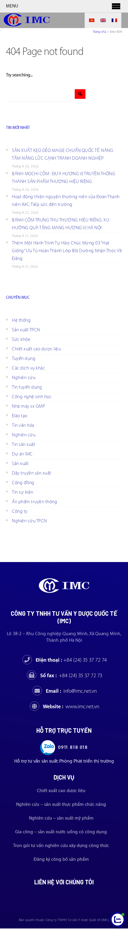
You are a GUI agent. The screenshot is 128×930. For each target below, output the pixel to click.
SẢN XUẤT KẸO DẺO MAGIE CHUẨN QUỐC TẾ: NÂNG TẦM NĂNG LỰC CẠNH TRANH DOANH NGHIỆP (62, 154)
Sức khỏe (21, 339)
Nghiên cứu (23, 377)
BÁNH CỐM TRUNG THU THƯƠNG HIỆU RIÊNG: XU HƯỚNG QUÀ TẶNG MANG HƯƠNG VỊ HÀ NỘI (60, 224)
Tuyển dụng (23, 358)
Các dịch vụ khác (28, 368)
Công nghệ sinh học (31, 396)
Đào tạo (19, 415)
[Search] (80, 94)
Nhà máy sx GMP (28, 406)
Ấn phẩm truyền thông (34, 501)
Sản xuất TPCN (26, 329)
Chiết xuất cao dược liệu (36, 349)
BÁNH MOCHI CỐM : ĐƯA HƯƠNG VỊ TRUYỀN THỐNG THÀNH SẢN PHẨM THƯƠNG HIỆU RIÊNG (63, 177)
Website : (71, 706)
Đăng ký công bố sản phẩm (61, 859)
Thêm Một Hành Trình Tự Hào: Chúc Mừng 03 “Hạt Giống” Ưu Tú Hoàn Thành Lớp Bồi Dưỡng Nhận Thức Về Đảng (67, 251)
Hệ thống (21, 320)
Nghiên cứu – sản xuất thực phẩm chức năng (61, 804)
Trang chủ (99, 32)
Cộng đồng (23, 482)
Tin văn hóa (23, 425)
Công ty (20, 511)
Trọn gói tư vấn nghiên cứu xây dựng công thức (61, 845)
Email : (71, 691)
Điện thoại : (71, 660)
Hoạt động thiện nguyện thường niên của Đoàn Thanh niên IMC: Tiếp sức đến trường (66, 200)
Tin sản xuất (23, 444)
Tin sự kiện (22, 492)
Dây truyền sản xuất (31, 473)
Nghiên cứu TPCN (29, 520)
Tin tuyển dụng (27, 387)
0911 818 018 (73, 747)
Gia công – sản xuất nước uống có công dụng (61, 831)
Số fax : (71, 675)
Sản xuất (20, 463)
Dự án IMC (22, 454)
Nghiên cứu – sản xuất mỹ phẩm (61, 818)
